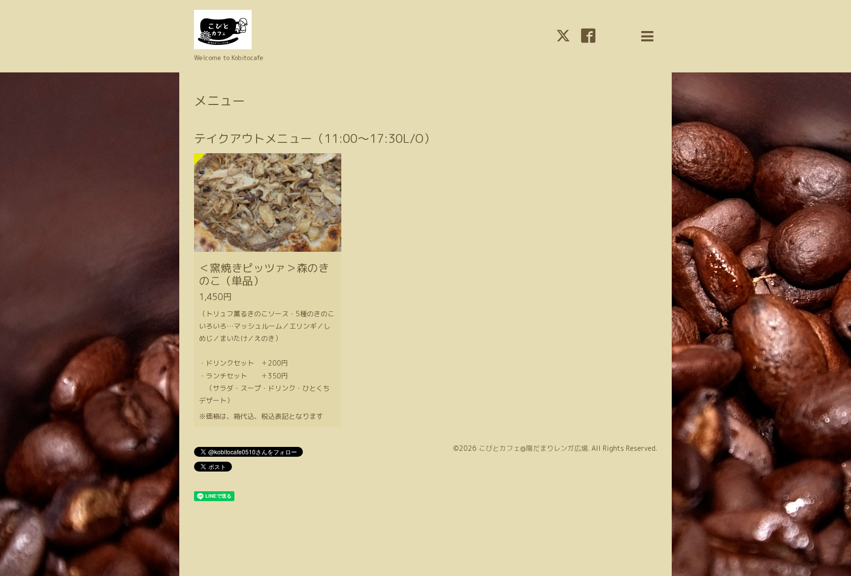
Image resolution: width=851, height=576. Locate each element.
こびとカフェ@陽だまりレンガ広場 (533, 448)
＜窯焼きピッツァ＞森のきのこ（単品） (264, 274)
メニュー (219, 100)
